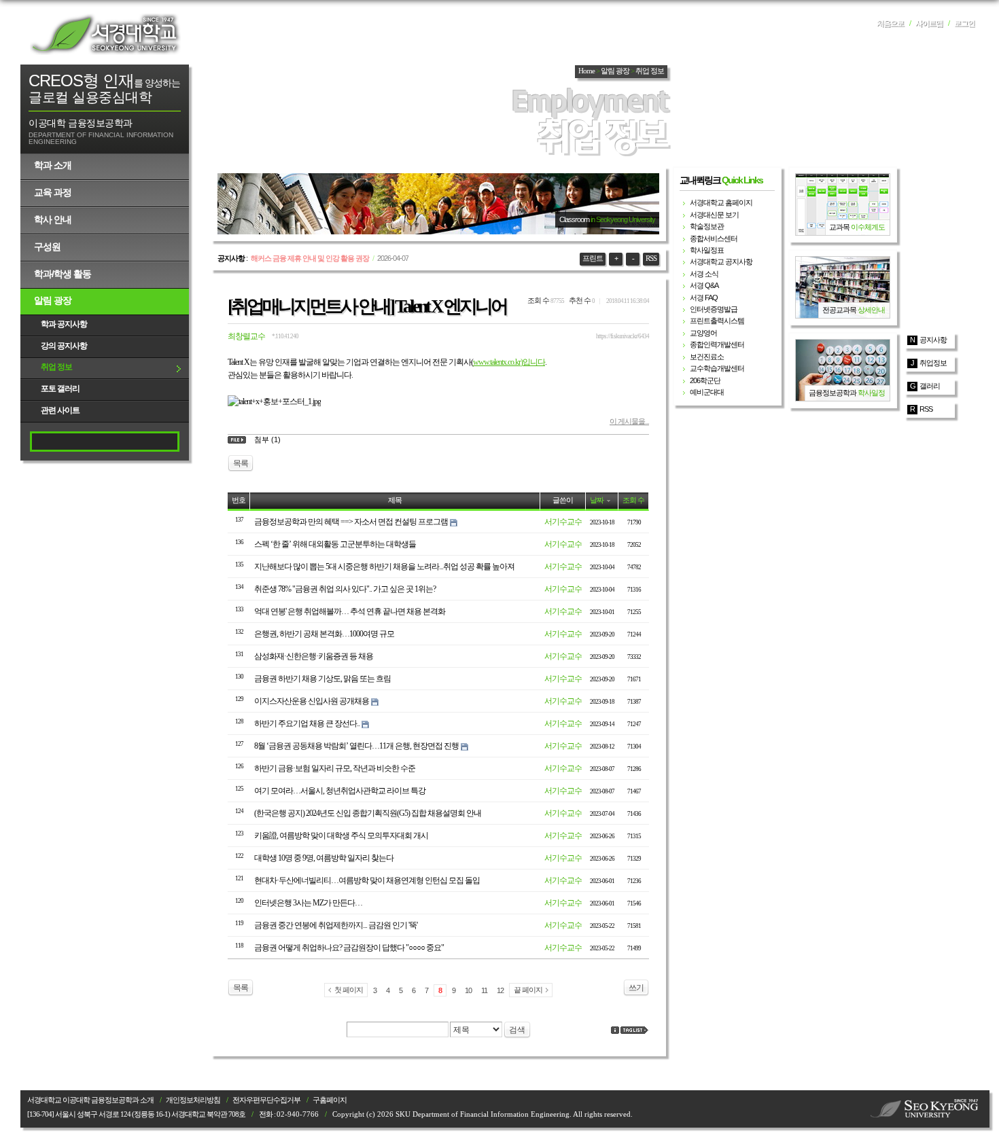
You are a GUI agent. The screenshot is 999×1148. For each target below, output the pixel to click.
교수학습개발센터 (717, 368)
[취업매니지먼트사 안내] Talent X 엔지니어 (367, 306)
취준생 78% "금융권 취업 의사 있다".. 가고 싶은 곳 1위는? (345, 589)
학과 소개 (52, 165)
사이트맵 (929, 23)
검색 (517, 1030)
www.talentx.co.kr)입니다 (509, 362)
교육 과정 (52, 192)
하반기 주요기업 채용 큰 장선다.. (307, 723)
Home (586, 71)
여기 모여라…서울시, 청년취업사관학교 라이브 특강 (339, 790)
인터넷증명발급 (713, 309)
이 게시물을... (629, 421)
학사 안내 (52, 219)
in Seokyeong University (623, 219)
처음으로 (890, 23)
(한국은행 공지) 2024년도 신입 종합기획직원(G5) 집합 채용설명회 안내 (367, 813)
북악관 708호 (226, 1114)
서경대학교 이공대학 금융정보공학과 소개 (90, 1100)
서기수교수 (563, 521)
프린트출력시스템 (717, 321)
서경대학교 (105, 34)
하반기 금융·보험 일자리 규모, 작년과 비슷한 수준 (334, 768)
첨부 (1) (267, 439)
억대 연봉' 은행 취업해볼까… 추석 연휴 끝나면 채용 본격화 (349, 611)
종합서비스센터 (713, 238)
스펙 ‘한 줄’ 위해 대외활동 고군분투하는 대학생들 (335, 544)
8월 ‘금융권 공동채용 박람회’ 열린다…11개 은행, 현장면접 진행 (356, 746)
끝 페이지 (528, 990)
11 (484, 990)
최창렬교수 (246, 336)
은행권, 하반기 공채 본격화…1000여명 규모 (324, 634)
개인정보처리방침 (193, 1100)
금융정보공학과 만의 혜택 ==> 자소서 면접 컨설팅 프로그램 (351, 521)
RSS (651, 258)
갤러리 (929, 386)
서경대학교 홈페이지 (721, 202)
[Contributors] (615, 1030)
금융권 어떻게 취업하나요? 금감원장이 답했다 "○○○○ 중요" (349, 947)
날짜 (596, 500)
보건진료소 (707, 357)
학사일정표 (707, 250)
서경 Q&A (704, 285)
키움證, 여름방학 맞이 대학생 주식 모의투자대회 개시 (341, 835)
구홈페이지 (330, 1100)
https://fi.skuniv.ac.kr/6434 (622, 336)
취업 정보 (56, 367)
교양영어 (703, 333)
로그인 (964, 23)
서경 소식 (704, 274)
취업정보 (933, 363)
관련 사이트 (60, 410)
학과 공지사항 (64, 324)
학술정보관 (707, 226)
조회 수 (633, 500)
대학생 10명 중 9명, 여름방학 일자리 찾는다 (323, 858)
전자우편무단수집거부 (266, 1100)
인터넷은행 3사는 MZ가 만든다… (308, 903)
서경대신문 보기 (714, 215)
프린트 (592, 258)
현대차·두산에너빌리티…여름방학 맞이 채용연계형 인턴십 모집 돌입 (367, 880)
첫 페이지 (348, 990)
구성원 (47, 246)
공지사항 (933, 340)
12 (500, 990)
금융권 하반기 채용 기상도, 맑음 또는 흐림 (322, 678)
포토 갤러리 (60, 388)
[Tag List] (634, 1030)
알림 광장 (52, 300)
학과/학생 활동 (62, 273)
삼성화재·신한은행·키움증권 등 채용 (313, 656)
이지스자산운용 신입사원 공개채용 (311, 701)
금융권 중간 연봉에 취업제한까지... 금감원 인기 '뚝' (335, 925)
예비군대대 (707, 392)
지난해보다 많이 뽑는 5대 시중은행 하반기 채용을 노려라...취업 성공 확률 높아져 (384, 566)
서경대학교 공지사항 (721, 261)
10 (468, 990)
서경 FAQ (704, 297)
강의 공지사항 (64, 346)
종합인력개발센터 (717, 344)
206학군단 (705, 380)
